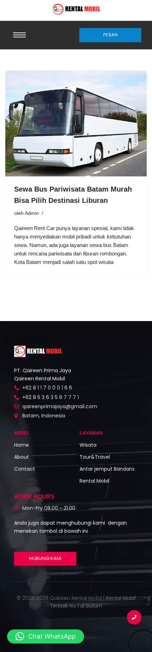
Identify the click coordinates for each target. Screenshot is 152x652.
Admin (32, 213)
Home (21, 444)
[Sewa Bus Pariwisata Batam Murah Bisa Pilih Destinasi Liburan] (76, 123)
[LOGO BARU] (76, 9)
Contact (24, 468)
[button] (45, 636)
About (21, 456)
